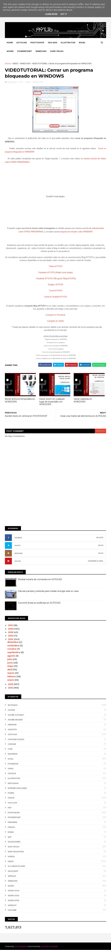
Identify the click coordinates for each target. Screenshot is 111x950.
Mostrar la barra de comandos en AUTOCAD (40, 579)
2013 (11, 684)
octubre (12, 649)
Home (10, 42)
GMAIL (11, 768)
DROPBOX (12, 754)
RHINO (11, 832)
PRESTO (11, 827)
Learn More (51, 14)
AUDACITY (12, 729)
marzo (11, 673)
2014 (11, 639)
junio (10, 662)
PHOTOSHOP (37, 42)
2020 (11, 629)
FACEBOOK (18, 538)
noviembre (13, 645)
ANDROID (12, 724)
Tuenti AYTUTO (55, 291)
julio (10, 659)
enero (11, 680)
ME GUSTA (99, 537)
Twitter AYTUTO (55, 266)
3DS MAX (52, 42)
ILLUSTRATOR (68, 42)
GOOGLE (12, 773)
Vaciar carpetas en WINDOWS (83, 400)
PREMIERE (12, 822)
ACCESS (11, 710)
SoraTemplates (21, 946)
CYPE (10, 749)
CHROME (12, 744)
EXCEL (82, 42)
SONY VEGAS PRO (16, 851)
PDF (10, 808)
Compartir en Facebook (55, 315)
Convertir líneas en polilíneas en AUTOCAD (39, 602)
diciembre (13, 642)
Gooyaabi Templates (49, 946)
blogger (100, 431)
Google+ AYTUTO (55, 284)
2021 (11, 625)
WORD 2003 (13, 900)
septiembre (14, 652)
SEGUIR (100, 545)
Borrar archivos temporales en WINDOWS (20, 400)
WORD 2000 (13, 890)
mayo (10, 666)
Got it (63, 14)
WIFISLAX (12, 876)
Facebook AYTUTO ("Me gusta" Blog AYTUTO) (56, 278)
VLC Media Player (16, 866)
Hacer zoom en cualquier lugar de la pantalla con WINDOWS (52, 402)
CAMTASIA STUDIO (16, 739)
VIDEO (15, 63)
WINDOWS (41, 51)
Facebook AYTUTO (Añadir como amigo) (55, 272)
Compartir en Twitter (55, 321)
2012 (11, 687)
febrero (11, 676)
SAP (9, 837)
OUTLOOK (12, 803)
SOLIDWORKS (14, 842)
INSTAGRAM (18, 553)
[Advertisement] (55, 501)
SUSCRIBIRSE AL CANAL (95, 561)
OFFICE (11, 798)
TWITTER (17, 545)
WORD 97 (12, 905)
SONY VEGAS (56, 51)
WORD (10, 51)
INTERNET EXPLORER (17, 788)
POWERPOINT (24, 51)
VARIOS (11, 856)
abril (10, 669)
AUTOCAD (21, 42)
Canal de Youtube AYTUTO (55, 297)
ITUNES (11, 793)
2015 (11, 635)
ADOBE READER (15, 720)
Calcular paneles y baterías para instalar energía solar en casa (48, 591)
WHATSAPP (13, 871)
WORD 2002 (13, 895)
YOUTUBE (17, 561)
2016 (11, 632)
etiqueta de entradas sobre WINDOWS (76, 232)
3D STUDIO (12, 705)
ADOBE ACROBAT (16, 715)
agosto (11, 656)
